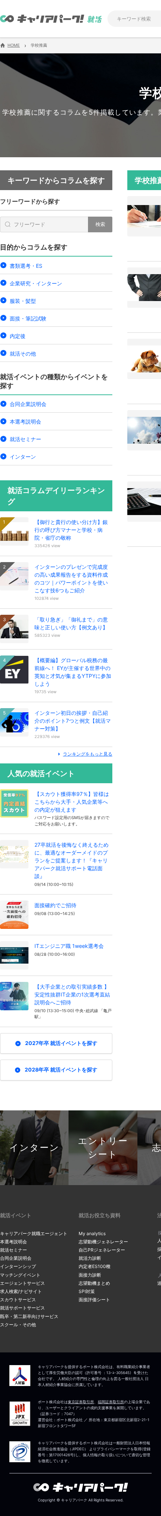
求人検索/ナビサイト (21, 1291)
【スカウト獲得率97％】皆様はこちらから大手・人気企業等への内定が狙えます (71, 802)
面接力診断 (90, 1275)
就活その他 (23, 353)
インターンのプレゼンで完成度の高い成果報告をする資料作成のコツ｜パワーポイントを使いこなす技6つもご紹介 (71, 578)
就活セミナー (25, 439)
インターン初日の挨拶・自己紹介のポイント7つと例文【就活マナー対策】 (72, 721)
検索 (100, 224)
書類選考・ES (26, 266)
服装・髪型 (23, 301)
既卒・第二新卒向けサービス (29, 1316)
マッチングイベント (20, 1275)
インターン (23, 456)
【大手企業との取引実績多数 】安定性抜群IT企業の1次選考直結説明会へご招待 (72, 994)
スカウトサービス (18, 1299)
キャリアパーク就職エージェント (33, 1233)
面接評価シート (94, 1299)
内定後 (17, 336)
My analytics (92, 1233)
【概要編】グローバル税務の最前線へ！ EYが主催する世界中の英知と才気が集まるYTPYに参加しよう (72, 672)
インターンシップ (18, 1266)
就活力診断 (90, 1258)
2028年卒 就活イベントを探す (61, 1069)
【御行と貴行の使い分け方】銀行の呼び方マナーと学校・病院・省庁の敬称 (71, 530)
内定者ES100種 (94, 1266)
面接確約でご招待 (55, 905)
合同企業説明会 (28, 404)
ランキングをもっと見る (87, 754)
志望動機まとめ (94, 1283)
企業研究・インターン (36, 283)
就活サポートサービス (22, 1308)
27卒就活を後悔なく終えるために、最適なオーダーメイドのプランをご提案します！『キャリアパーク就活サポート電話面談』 (71, 860)
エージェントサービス (22, 1283)
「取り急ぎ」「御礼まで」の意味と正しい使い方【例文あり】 (71, 623)
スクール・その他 (18, 1324)
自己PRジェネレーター (102, 1250)
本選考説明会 (25, 421)
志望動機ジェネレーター (103, 1241)
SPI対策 (87, 1291)
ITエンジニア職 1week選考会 (69, 946)
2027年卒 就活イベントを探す (61, 1043)
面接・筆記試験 (28, 318)
